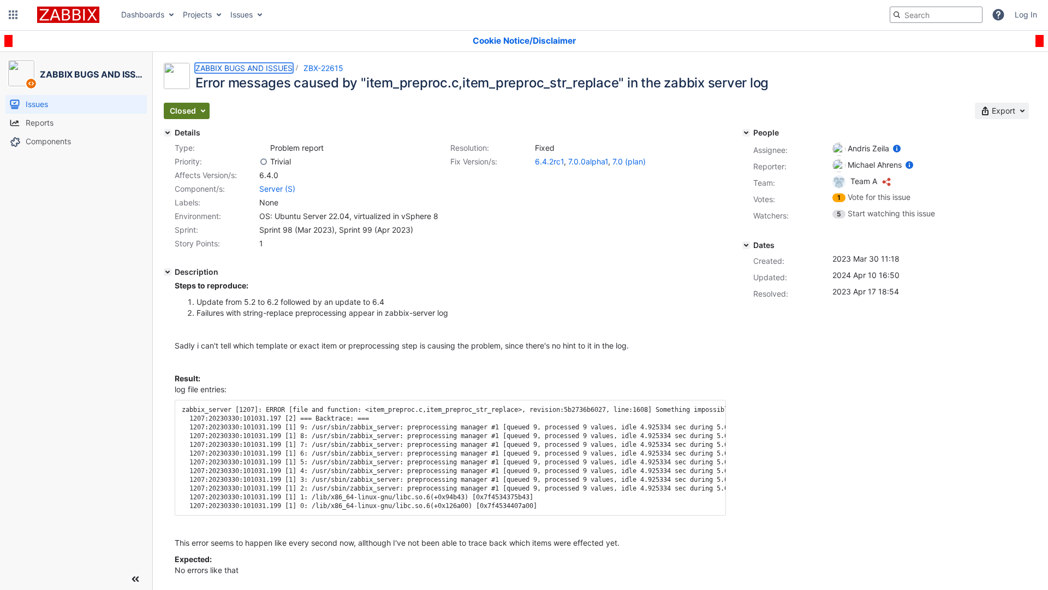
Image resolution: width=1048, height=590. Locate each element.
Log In (1026, 14)
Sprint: (186, 229)
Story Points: (197, 243)
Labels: (187, 202)
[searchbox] (936, 14)
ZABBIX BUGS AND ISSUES (244, 68)
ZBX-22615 (323, 68)
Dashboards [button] (142, 14)
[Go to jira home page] (68, 15)
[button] (13, 15)
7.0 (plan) (629, 161)
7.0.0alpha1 (588, 161)
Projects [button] (197, 14)
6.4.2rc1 (549, 161)
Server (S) (277, 188)
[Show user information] (896, 148)
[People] (746, 133)
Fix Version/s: (473, 161)
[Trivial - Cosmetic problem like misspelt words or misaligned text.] (263, 161)
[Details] (167, 133)
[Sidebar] (135, 579)
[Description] (167, 272)
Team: (764, 182)
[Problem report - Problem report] (263, 148)
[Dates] (746, 245)
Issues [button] (241, 14)
